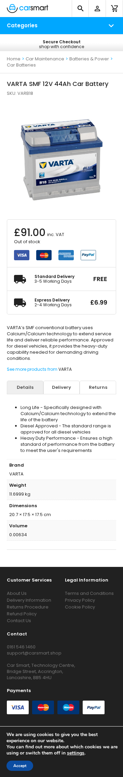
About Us (17, 593)
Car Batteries (21, 65)
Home (13, 59)
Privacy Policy (80, 600)
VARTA (65, 369)
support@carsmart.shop (34, 653)
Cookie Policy (80, 607)
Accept (19, 765)
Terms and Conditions (89, 593)
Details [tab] (25, 387)
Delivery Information (29, 600)
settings (75, 753)
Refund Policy (22, 614)
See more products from (32, 369)
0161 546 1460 (21, 647)
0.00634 (18, 534)
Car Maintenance (45, 59)
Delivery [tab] (61, 387)
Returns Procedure (28, 607)
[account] (97, 8)
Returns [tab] (98, 387)
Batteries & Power (89, 59)
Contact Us (19, 620)
